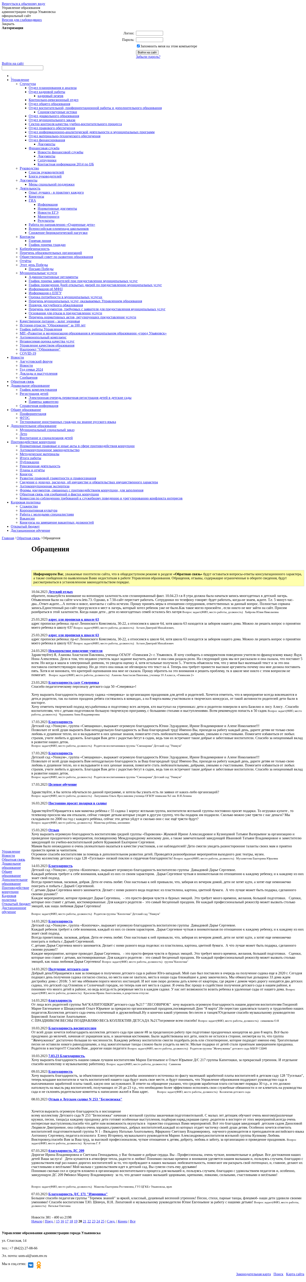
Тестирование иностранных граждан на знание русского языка (68, 422)
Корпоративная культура (38, 510)
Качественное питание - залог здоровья (50, 321)
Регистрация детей (34, 394)
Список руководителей (46, 172)
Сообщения (28, 377)
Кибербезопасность (35, 249)
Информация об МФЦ (46, 289)
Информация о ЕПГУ (45, 293)
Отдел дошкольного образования (54, 116)
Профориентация (33, 414)
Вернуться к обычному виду (23, 4)
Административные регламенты (53, 277)
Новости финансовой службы (60, 152)
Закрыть (8, 24)
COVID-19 (28, 353)
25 (102, 1221)
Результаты (46, 220)
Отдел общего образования (49, 104)
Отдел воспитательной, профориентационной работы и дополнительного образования (95, 108)
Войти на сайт (13, 63)
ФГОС (25, 418)
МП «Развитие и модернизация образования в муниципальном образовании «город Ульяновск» (93, 333)
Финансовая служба (44, 148)
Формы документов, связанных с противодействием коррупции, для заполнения (81, 490)
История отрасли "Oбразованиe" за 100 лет (53, 325)
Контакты (27, 237)
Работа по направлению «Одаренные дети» (62, 224)
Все (133, 1221)
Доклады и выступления (38, 373)
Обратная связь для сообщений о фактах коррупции (59, 494)
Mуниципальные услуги (38, 273)
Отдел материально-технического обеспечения (64, 136)
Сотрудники (47, 160)
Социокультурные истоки (57, 112)
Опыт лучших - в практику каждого (56, 192)
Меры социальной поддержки (52, 184)
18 (71, 1221)
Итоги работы (30, 458)
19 (76, 1221)
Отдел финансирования (47, 140)
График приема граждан (47, 245)
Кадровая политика (26, 502)
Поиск (278, 1274)
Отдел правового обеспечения (52, 128)
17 (67, 1221)
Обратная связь (22, 381)
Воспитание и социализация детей (46, 438)
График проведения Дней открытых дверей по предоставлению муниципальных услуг (95, 285)
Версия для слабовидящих (22, 20)
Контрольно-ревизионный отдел (53, 100)
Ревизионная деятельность (40, 466)
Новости (17, 357)
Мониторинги (48, 216)
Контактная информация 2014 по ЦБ (66, 164)
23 (93, 1221)
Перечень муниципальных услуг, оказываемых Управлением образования (85, 301)
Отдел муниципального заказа (52, 120)
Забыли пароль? (148, 57)
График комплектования (38, 389)
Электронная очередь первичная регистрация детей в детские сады (80, 398)
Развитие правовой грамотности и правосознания (58, 478)
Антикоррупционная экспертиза (44, 486)
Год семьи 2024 (31, 369)
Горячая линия (40, 241)
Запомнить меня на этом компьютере (168, 46)
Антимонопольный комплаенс (43, 337)
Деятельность (30, 188)
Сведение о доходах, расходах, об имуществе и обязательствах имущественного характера (89, 482)
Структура (28, 84)
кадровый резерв (50, 96)
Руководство (29, 168)
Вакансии (27, 518)
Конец (122, 1221)
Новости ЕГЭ (48, 212)
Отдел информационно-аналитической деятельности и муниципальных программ (92, 132)
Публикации (29, 462)
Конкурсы (36, 196)
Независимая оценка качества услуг (47, 341)
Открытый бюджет (25, 526)
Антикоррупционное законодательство (50, 450)
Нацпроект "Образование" (40, 349)
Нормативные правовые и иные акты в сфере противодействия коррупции (77, 446)
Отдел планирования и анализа (53, 88)
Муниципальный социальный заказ (47, 430)
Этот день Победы (34, 265)
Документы (46, 144)
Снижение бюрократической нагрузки (58, 233)
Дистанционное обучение (30, 530)
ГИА (32, 200)
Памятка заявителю (43, 402)
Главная (8, 538)
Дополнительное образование (33, 426)
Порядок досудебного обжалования (56, 305)
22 (89, 1221)
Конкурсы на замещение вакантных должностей (57, 522)
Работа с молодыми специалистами (47, 514)
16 (62, 1221)
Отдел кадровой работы (47, 92)
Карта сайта (295, 1274)
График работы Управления (41, 329)
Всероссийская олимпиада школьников (59, 229)
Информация (48, 204)
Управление (20, 80)
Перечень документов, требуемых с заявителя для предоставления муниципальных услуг (97, 309)
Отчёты (25, 261)
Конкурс (26, 474)
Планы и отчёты (32, 470)
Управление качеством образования (47, 345)
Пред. (49, 1221)
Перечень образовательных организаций (51, 253)
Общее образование (26, 410)
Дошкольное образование (30, 385)
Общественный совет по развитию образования (56, 257)
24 (98, 1221)
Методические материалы (39, 454)
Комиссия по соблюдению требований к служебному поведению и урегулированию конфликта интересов (101, 498)
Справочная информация (39, 406)
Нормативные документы (57, 208)
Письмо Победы (41, 269)
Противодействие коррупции (33, 442)
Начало (36, 1221)
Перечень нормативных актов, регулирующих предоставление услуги (82, 317)
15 (58, 1221)
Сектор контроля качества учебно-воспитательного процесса (75, 124)
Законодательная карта (253, 1274)
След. (111, 1221)
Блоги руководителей (45, 176)
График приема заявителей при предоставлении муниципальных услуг (83, 281)
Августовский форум (36, 361)
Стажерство (29, 506)
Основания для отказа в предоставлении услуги (65, 313)
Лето (23, 434)
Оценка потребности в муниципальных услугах (65, 297)
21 (84, 1221)
